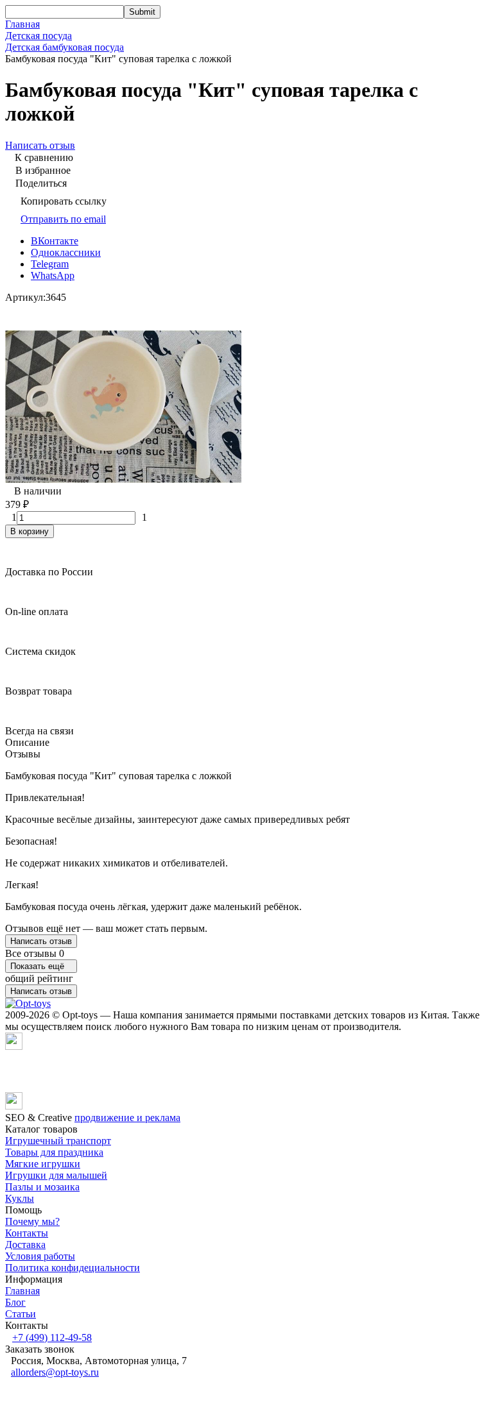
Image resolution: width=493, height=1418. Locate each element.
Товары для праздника (54, 1152)
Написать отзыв (41, 941)
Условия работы (40, 1256)
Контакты (26, 1233)
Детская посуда (38, 35)
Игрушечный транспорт (58, 1140)
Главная (22, 24)
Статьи (20, 1313)
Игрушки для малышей (56, 1175)
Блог (15, 1302)
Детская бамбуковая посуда (64, 47)
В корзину (29, 531)
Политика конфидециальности (72, 1267)
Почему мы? (32, 1221)
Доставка (25, 1244)
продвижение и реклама (127, 1117)
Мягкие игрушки (42, 1163)
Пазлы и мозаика (42, 1186)
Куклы (19, 1198)
